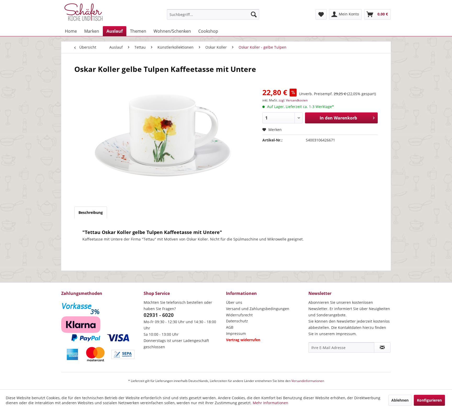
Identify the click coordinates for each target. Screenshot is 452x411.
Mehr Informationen (270, 402)
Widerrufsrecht (239, 314)
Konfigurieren (429, 400)
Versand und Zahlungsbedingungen (257, 308)
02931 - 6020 (159, 315)
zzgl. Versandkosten (293, 100)
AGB (229, 327)
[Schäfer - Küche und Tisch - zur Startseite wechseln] (83, 13)
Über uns (234, 302)
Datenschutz (237, 320)
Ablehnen (400, 400)
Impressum (236, 333)
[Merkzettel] (321, 14)
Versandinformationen (307, 381)
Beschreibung (90, 212)
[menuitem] (213, 14)
